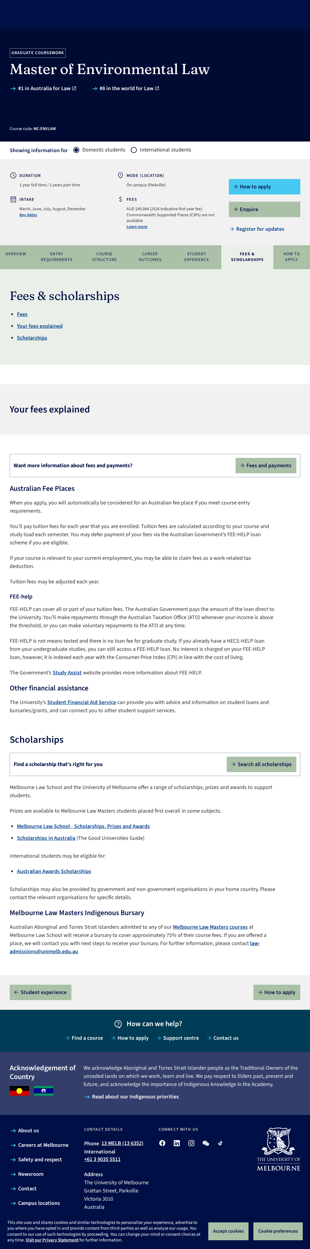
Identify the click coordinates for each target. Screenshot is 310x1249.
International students (165, 150)
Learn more (137, 227)
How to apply (291, 257)
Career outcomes (150, 257)
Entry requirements (56, 257)
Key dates (28, 215)
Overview (15, 254)
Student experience (196, 257)
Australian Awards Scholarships (54, 871)
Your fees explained (40, 326)
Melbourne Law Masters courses (210, 927)
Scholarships (32, 338)
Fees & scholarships (247, 257)
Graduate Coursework (38, 53)
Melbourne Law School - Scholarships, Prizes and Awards (83, 826)
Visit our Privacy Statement (52, 1240)
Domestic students (103, 150)
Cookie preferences (278, 1231)
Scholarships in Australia (46, 838)
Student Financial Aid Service (81, 702)
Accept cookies (228, 1231)
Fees (22, 314)
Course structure (104, 257)
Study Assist (67, 673)
